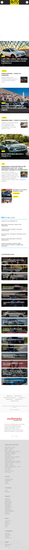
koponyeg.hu (8, 534)
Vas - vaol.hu (8, 469)
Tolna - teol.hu (8, 468)
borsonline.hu (8, 521)
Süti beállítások (14, 401)
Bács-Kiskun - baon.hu (10, 447)
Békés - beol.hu (8, 450)
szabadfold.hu (8, 480)
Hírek (3, 163)
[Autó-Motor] (14, 2)
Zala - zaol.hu (8, 472)
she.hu (6, 526)
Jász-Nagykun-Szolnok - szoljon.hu (13, 461)
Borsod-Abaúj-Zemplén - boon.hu (12, 451)
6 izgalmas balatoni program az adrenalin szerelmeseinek (11, 230)
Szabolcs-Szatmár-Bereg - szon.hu (12, 466)
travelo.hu (7, 508)
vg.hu (6, 490)
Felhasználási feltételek (9, 397)
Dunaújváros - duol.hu (10, 454)
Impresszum (9, 395)
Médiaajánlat (18, 395)
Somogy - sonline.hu (9, 465)
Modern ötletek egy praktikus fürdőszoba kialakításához (11, 239)
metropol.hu (7, 523)
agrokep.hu (7, 491)
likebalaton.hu (8, 504)
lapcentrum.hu (8, 537)
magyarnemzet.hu (9, 479)
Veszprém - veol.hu (9, 470)
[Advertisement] (14, 20)
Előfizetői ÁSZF (18, 399)
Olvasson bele (16, 193)
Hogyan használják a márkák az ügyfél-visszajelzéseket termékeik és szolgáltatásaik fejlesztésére (12, 245)
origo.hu (7, 483)
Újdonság (4, 117)
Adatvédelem (21, 397)
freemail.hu (7, 533)
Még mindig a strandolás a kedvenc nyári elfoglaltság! (11, 225)
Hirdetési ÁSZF (9, 399)
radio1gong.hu (8, 544)
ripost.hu (7, 522)
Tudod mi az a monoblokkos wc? (9, 221)
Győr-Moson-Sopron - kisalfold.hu (12, 456)
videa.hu (7, 536)
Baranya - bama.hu (9, 448)
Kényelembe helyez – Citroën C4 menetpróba (14, 120)
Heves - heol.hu (8, 459)
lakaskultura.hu (8, 501)
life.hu (6, 525)
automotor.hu (8, 500)
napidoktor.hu (8, 505)
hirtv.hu (6, 481)
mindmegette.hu (8, 507)
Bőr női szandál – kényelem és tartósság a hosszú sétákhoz (13, 234)
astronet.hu (7, 498)
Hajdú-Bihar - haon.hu (10, 458)
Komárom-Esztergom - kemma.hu (12, 462)
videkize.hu (7, 512)
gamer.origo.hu (8, 502)
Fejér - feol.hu (8, 455)
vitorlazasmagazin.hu (9, 511)
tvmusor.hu (7, 514)
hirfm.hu (7, 546)
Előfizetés (15, 196)
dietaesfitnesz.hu (8, 509)
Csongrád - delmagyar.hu (10, 452)
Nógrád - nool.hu (8, 463)
